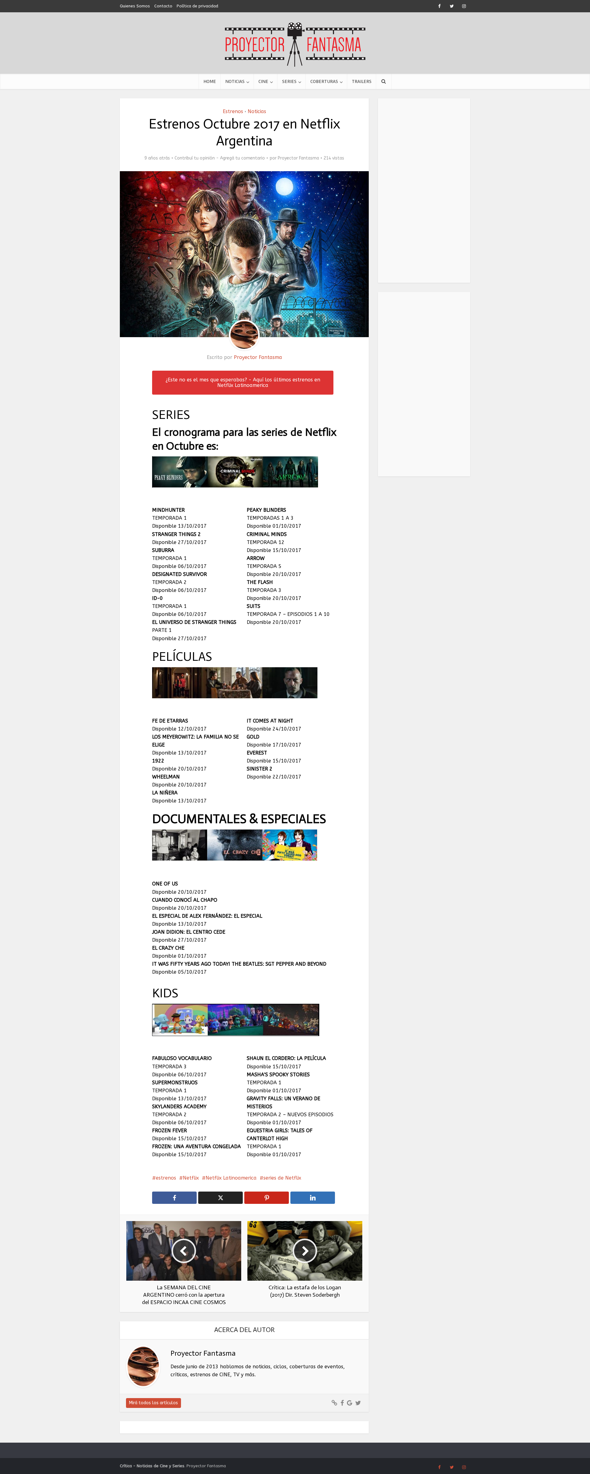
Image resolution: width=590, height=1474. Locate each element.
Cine (263, 81)
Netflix (191, 1178)
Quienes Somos (135, 6)
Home (209, 81)
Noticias (235, 81)
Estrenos (233, 111)
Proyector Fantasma (298, 158)
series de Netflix (282, 1178)
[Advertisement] (424, 190)
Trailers (362, 81)
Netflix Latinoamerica (231, 1178)
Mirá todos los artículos (153, 1402)
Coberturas (324, 81)
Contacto (163, 6)
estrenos (166, 1178)
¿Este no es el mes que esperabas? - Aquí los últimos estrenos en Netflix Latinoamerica (243, 382)
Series (289, 81)
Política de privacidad (197, 6)
